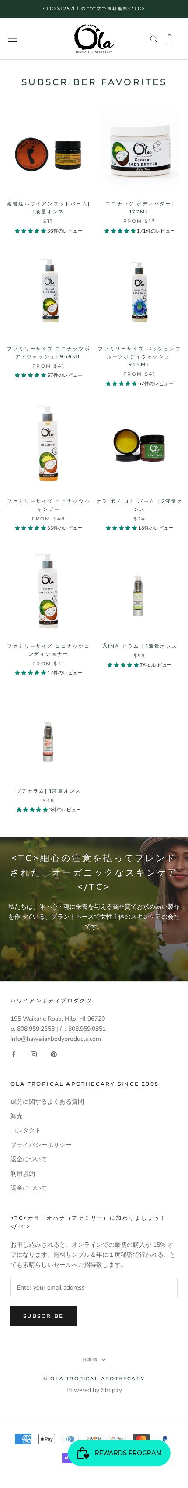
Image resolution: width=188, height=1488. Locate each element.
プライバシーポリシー (41, 1145)
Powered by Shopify (94, 1390)
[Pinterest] (54, 1054)
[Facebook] (13, 1054)
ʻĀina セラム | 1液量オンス (139, 646)
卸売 (16, 1116)
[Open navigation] (12, 39)
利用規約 (22, 1174)
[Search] (154, 38)
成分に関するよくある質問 (47, 1102)
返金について (28, 1159)
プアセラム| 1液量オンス (48, 791)
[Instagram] (34, 1054)
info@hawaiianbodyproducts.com (55, 1039)
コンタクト (25, 1130)
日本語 (90, 1359)
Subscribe (43, 1316)
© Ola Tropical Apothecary (94, 1378)
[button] (31, 231)
